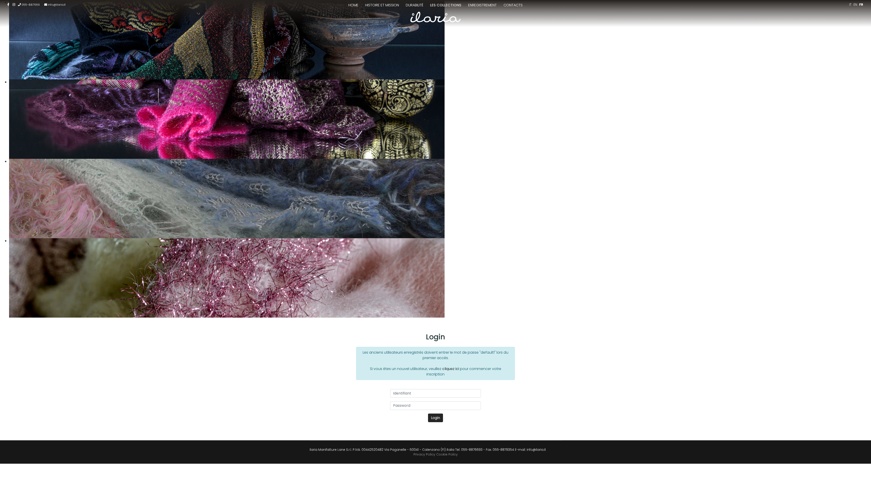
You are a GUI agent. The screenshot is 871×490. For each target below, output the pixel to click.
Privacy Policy (424, 454)
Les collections (445, 5)
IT (850, 4)
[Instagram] (13, 4)
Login (435, 417)
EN (855, 4)
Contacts (513, 5)
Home (353, 5)
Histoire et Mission (382, 5)
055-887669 (31, 5)
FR (861, 4)
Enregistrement (482, 5)
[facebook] (8, 4)
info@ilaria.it (57, 5)
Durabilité (414, 5)
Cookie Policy (447, 454)
